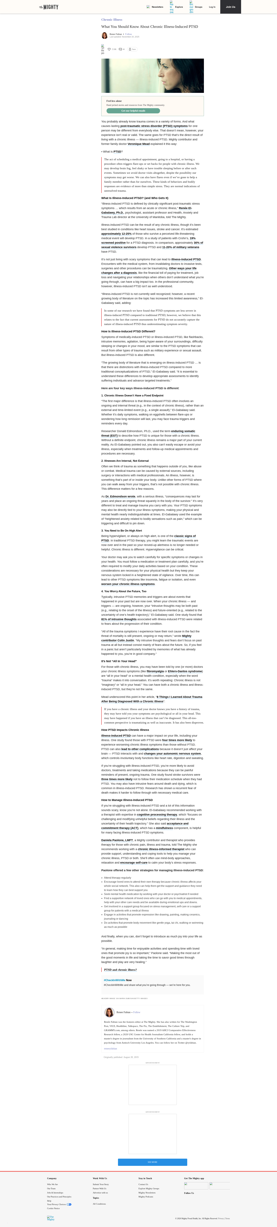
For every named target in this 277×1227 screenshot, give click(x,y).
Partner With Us (99, 1188)
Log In (212, 6)
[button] (128, 34)
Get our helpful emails (133, 110)
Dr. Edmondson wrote (120, 496)
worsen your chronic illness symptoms (128, 584)
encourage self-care (133, 862)
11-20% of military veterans (180, 247)
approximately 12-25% (116, 233)
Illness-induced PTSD (116, 735)
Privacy (221, 1218)
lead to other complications (140, 749)
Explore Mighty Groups (148, 1188)
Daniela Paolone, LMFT (117, 840)
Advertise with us (100, 1192)
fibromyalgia (155, 671)
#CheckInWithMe (114, 980)
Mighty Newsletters (146, 1192)
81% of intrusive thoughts (119, 619)
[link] (48, 7)
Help (49, 1201)
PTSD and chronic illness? (120, 969)
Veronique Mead (139, 144)
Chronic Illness (111, 19)
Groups (198, 6)
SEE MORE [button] (152, 1162)
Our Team (51, 1188)
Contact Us (143, 1184)
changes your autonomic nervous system (172, 753)
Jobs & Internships (55, 1192)
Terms (227, 1218)
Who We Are (52, 1184)
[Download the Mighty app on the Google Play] (222, 1185)
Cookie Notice (53, 1208)
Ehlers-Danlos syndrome (185, 671)
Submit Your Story (101, 1184)
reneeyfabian (110, 1048)
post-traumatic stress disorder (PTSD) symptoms (154, 126)
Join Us (230, 7)
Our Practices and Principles (59, 1196)
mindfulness (164, 828)
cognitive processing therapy (157, 814)
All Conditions (99, 1204)
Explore (179, 6)
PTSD (117, 151)
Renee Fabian (116, 34)
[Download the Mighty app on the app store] (196, 1185)
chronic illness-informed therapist (161, 849)
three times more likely (117, 779)
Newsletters (157, 6)
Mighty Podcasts (145, 1196)
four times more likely (177, 740)
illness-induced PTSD (186, 259)
